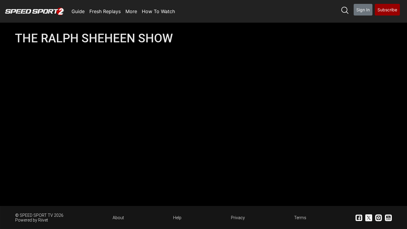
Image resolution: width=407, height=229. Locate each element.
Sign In (363, 9)
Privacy (238, 217)
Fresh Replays (105, 11)
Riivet (43, 220)
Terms (300, 217)
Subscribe (387, 9)
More (131, 11)
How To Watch (158, 11)
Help (177, 217)
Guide (78, 11)
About (118, 217)
